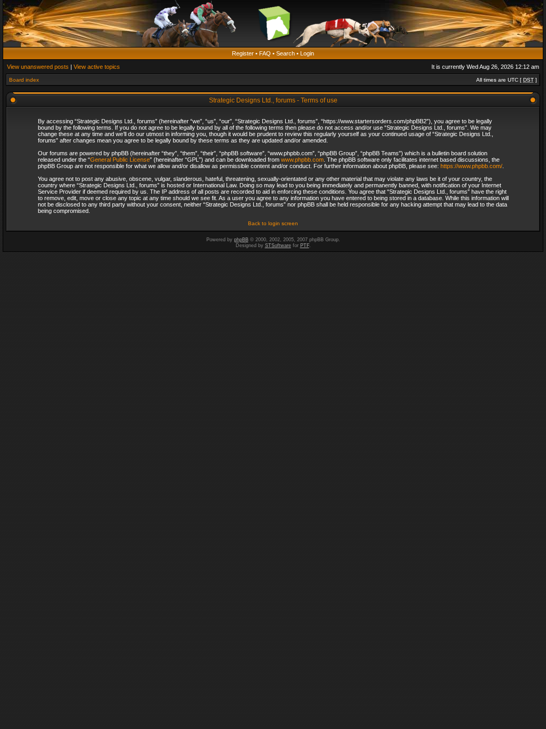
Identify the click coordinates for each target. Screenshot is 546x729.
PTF (304, 245)
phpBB (241, 239)
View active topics (97, 67)
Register (243, 53)
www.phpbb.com (302, 159)
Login (307, 53)
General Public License (120, 159)
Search (285, 53)
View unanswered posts (38, 67)
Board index (24, 80)
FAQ (265, 53)
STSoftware (278, 245)
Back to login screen (273, 223)
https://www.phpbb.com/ (471, 166)
